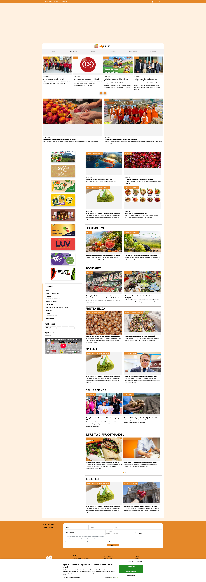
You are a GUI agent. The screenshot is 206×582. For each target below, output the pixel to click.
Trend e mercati (51, 304)
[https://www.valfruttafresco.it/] (63, 187)
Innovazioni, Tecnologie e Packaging (57, 307)
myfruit (88, 232)
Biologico (49, 310)
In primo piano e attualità (94, 153)
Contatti (137, 556)
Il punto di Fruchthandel (94, 439)
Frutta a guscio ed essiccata (95, 313)
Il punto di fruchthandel (105, 434)
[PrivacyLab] (114, 577)
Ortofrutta (53, 328)
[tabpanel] (104, 410)
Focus (93, 52)
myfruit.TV (153, 52)
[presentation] (101, 93)
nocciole (72, 328)
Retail (45, 58)
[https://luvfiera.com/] (63, 245)
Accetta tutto (131, 566)
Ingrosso (49, 296)
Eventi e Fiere (50, 319)
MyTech (91, 349)
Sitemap (137, 558)
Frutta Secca (95, 308)
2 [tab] (125, 472)
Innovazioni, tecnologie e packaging (97, 187)
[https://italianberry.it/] (63, 260)
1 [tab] (123, 472)
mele (59, 328)
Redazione (48, 1)
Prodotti (49, 313)
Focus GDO (93, 268)
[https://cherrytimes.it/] (63, 275)
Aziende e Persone (51, 316)
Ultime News (73, 52)
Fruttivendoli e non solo (53, 299)
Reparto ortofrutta (52, 293)
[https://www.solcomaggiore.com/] (63, 172)
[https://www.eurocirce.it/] (63, 157)
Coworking (113, 52)
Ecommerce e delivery (131, 187)
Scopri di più (48, 335)
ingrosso (65, 328)
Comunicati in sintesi (130, 483)
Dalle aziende (90, 394)
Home (53, 52)
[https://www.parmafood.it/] (63, 201)
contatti (57, 1)
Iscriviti (113, 545)
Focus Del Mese (97, 228)
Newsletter (66, 1)
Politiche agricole (51, 302)
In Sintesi (92, 479)
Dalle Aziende (133, 52)
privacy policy (109, 541)
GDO (47, 328)
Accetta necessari (131, 571)
